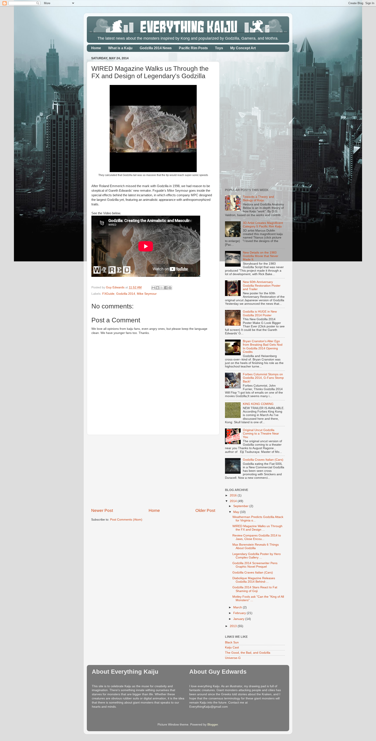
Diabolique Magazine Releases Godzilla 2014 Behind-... (253, 580)
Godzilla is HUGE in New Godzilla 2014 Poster (260, 313)
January (239, 619)
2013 (234, 626)
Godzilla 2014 (125, 293)
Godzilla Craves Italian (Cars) (263, 459)
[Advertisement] (153, 471)
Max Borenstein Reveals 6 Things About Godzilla (255, 546)
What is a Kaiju (120, 48)
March (238, 607)
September (241, 506)
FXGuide (108, 293)
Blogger (212, 724)
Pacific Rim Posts (193, 48)
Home (96, 48)
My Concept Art (243, 48)
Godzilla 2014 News (156, 48)
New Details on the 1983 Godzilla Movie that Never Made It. (260, 256)
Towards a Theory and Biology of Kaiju (258, 198)
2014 (234, 501)
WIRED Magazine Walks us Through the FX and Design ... (257, 527)
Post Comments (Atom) (126, 519)
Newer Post (102, 510)
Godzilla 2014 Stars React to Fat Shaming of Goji (254, 589)
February (240, 613)
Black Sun (232, 642)
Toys (219, 48)
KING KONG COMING (258, 404)
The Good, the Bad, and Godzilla (247, 652)
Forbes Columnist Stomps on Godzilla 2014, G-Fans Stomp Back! (263, 378)
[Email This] (153, 288)
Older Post (205, 510)
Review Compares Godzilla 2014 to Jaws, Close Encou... (256, 537)
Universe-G (233, 658)
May (236, 512)
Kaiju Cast (232, 647)
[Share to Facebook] (166, 288)
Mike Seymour (147, 293)
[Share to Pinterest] (170, 288)
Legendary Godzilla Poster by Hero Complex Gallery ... (256, 555)
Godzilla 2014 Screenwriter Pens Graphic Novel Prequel (254, 565)
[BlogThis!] (157, 288)
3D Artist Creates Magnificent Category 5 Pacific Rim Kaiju (263, 224)
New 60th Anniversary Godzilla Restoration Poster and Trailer (261, 285)
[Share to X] (161, 288)
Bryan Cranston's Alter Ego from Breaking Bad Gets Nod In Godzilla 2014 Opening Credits (262, 347)
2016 (234, 495)
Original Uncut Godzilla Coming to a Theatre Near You (261, 433)
